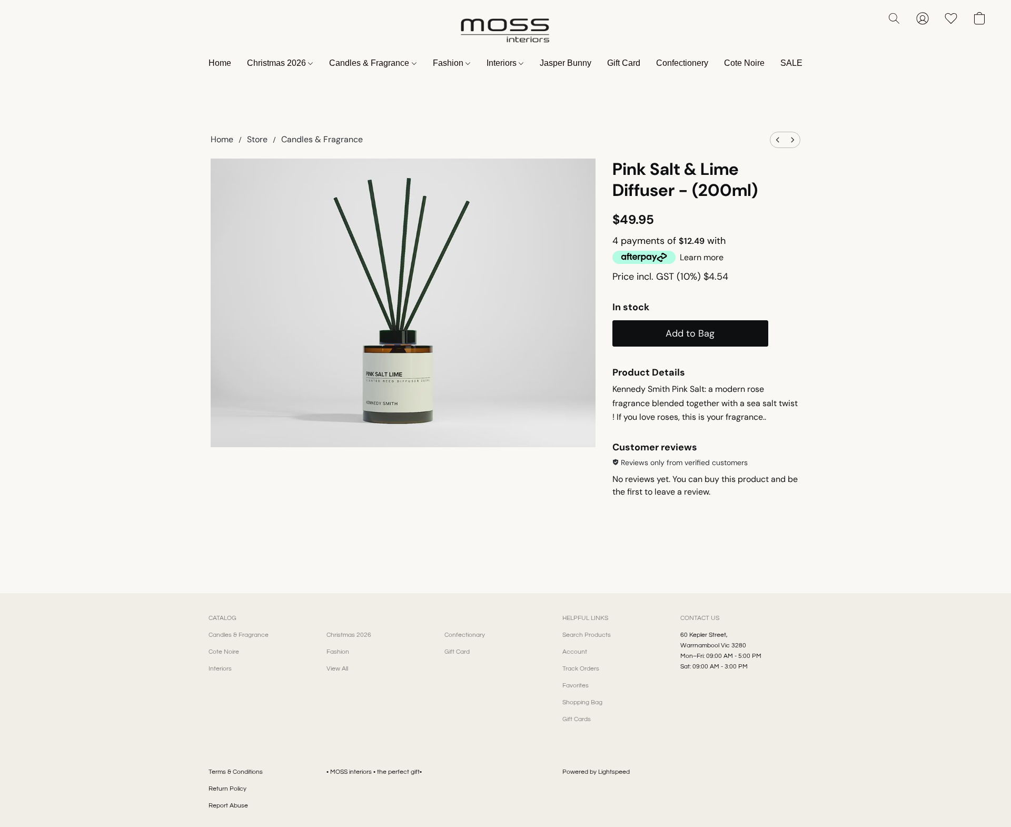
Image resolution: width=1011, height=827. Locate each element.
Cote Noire (744, 62)
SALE (791, 62)
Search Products (586, 635)
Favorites (575, 685)
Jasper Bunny (565, 62)
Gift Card (623, 62)
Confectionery (682, 62)
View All (337, 668)
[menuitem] (777, 139)
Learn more (701, 257)
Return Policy (227, 788)
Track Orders (580, 668)
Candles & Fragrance (370, 62)
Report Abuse (228, 805)
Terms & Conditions (236, 772)
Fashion (449, 62)
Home (220, 62)
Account (574, 651)
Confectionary (464, 635)
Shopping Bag (582, 702)
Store (257, 139)
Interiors (503, 62)
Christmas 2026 (277, 62)
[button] (505, 29)
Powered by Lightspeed (596, 772)
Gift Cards (576, 719)
